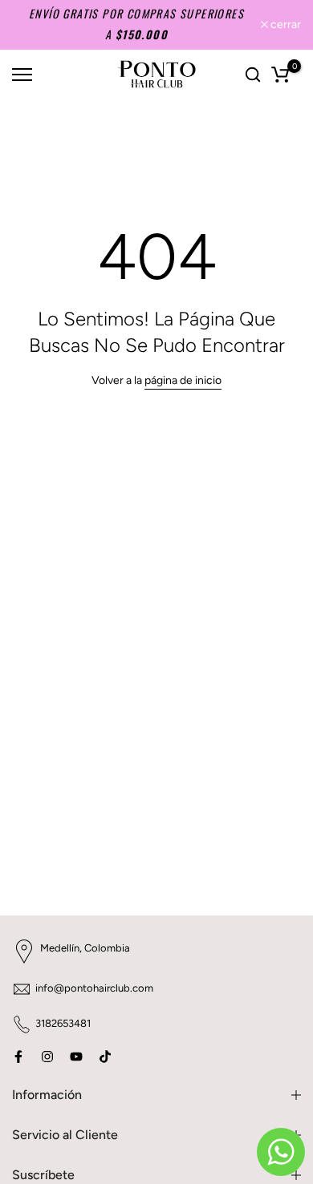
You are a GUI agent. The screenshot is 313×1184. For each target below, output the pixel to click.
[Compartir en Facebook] (18, 1056)
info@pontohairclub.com (94, 988)
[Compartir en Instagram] (47, 1056)
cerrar (284, 24)
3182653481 (63, 1023)
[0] (280, 74)
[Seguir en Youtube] (76, 1056)
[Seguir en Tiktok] (105, 1056)
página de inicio (183, 380)
